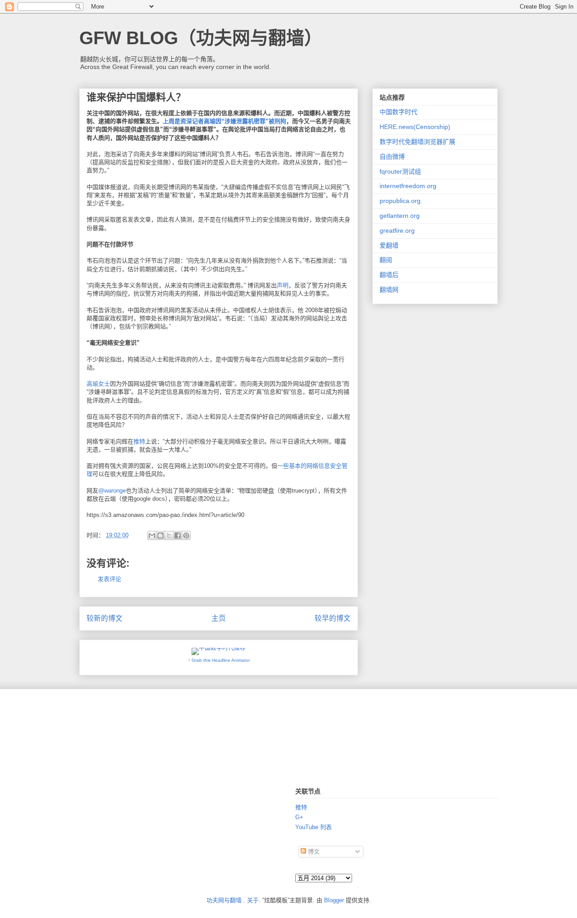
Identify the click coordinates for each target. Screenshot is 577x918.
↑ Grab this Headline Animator (219, 660)
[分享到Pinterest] (186, 535)
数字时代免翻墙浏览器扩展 (417, 141)
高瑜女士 (98, 383)
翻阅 (386, 259)
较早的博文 (333, 618)
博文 (313, 851)
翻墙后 (389, 274)
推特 (139, 441)
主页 (218, 618)
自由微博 (392, 156)
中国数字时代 (398, 111)
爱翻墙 (389, 245)
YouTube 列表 (313, 827)
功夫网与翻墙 (224, 900)
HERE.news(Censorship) (415, 126)
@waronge (112, 490)
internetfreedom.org (408, 185)
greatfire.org (397, 230)
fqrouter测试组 (400, 171)
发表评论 (109, 579)
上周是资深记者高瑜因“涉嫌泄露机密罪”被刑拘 (224, 121)
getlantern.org (400, 215)
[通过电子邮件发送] (151, 535)
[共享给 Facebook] (177, 535)
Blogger (334, 900)
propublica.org (400, 200)
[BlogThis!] (160, 535)
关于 (253, 900)
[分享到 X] (169, 535)
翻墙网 (389, 289)
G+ (299, 817)
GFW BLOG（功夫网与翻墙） (200, 38)
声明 (282, 285)
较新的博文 (105, 618)
